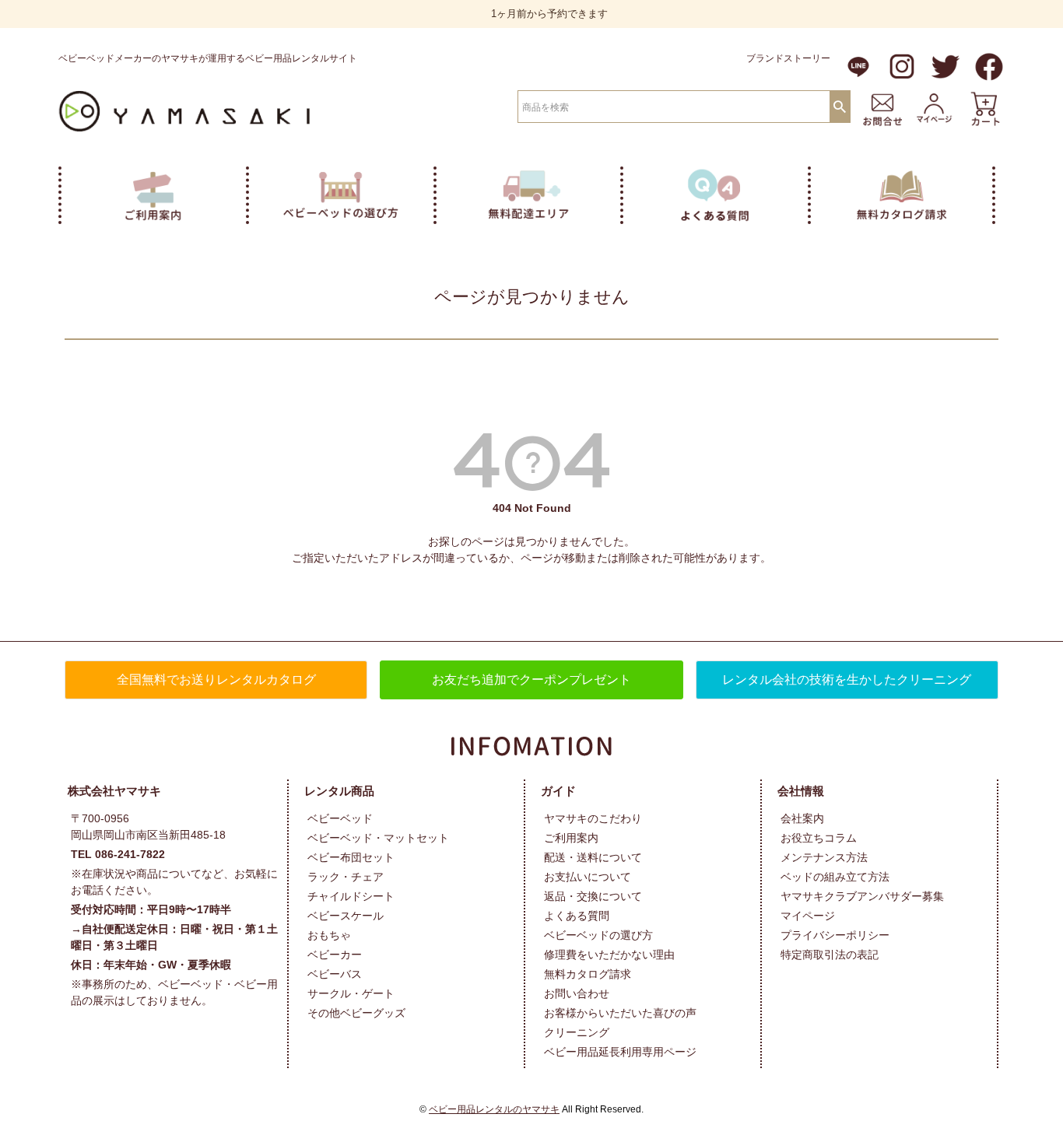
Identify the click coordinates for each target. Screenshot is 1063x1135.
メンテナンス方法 (824, 857)
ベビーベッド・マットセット (378, 838)
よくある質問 (576, 915)
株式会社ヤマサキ (114, 790)
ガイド (558, 790)
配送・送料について (593, 857)
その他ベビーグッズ (356, 1013)
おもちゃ (329, 935)
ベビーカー (334, 954)
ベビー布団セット (351, 857)
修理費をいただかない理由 (609, 954)
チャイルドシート (351, 896)
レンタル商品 (339, 790)
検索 (840, 105)
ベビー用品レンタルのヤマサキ (494, 1109)
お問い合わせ (576, 993)
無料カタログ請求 (587, 974)
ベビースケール (345, 915)
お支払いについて (587, 877)
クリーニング (576, 1032)
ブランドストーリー (788, 58)
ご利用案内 (571, 838)
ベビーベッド (340, 818)
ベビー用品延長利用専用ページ (620, 1052)
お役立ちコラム (819, 838)
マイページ (808, 915)
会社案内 (802, 818)
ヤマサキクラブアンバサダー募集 (862, 896)
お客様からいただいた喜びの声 (620, 1013)
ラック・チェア (345, 877)
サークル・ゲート (351, 993)
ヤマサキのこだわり (593, 818)
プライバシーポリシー (835, 935)
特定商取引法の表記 (830, 954)
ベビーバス (334, 974)
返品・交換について (593, 896)
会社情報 (800, 790)
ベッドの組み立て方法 (835, 877)
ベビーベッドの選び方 (598, 935)
